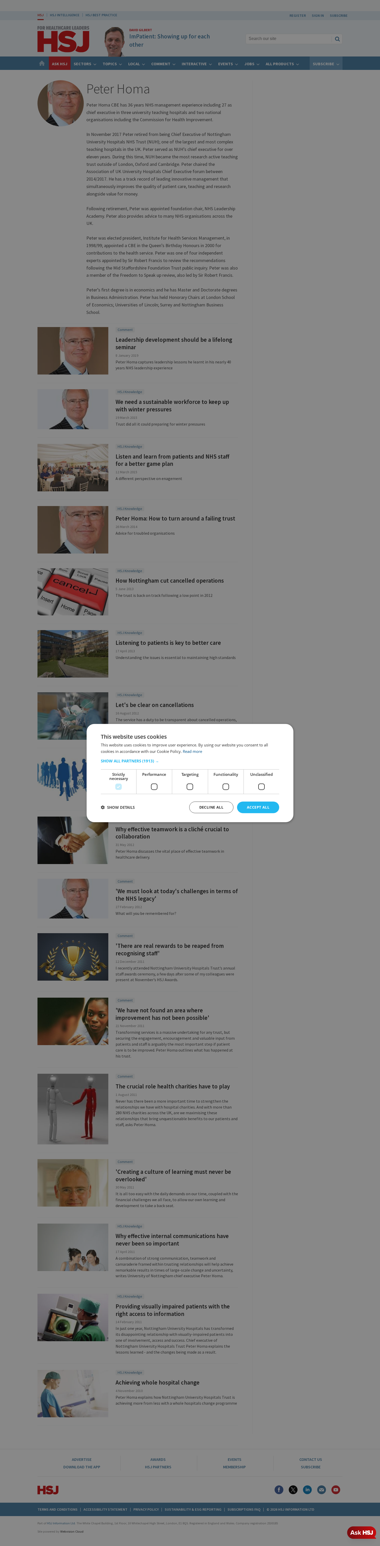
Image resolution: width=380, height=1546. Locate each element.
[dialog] (190, 773)
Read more (192, 751)
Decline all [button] (211, 807)
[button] (190, 761)
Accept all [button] (258, 807)
